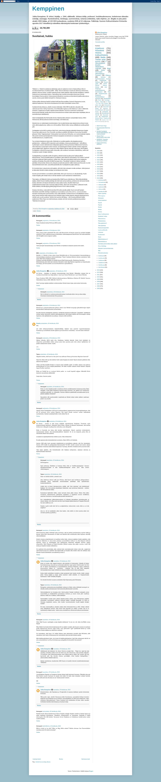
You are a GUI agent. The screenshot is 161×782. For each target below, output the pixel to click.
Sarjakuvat (98, 95)
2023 (98, 157)
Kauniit (100, 202)
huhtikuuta (101, 260)
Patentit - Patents (101, 85)
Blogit (109, 68)
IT (106, 61)
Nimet (99, 100)
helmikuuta (101, 265)
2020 (98, 164)
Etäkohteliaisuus (102, 241)
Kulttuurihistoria (101, 55)
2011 (98, 274)
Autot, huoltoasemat (103, 214)
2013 (98, 270)
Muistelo (97, 61)
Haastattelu (105, 115)
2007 (98, 283)
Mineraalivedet (105, 113)
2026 (98, 150)
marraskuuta (101, 182)
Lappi (96, 83)
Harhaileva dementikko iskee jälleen (107, 243)
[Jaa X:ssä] (74, 209)
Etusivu (61, 759)
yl (104, 121)
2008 (98, 281)
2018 (98, 169)
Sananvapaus (98, 92)
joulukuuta (101, 180)
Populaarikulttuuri (99, 96)
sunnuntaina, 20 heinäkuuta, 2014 (52, 711)
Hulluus (97, 87)
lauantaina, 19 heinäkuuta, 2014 (55, 386)
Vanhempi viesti (85, 759)
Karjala (107, 110)
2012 (98, 272)
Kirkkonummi (107, 105)
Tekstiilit (97, 115)
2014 (98, 178)
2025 (98, 153)
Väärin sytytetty (102, 193)
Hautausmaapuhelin (103, 227)
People (98, 106)
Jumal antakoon (102, 200)
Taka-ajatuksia (102, 225)
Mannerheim (97, 121)
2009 (98, 279)
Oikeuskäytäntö (100, 63)
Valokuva (97, 82)
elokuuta (100, 189)
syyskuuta (101, 187)
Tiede (109, 92)
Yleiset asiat (100, 60)
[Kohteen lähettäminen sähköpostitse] (71, 209)
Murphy (38, 323)
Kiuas (99, 237)
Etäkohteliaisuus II (103, 239)
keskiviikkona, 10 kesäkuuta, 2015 (52, 726)
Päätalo (97, 119)
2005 (98, 288)
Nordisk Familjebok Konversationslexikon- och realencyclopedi (104, 133)
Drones (100, 211)
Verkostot (97, 98)
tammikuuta (101, 267)
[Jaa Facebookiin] (76, 209)
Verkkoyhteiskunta (100, 90)
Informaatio (98, 72)
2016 (98, 173)
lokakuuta (101, 184)
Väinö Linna (98, 105)
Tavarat (106, 82)
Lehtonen (100, 232)
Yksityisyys (98, 88)
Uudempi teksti (37, 759)
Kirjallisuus (99, 48)
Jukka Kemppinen (41, 271)
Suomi (105, 83)
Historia (39, 211)
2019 (98, 166)
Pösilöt (100, 207)
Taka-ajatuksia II (102, 223)
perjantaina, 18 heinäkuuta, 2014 (51, 220)
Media (102, 57)
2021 (98, 162)
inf (106, 121)
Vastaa (38, 225)
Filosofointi (99, 50)
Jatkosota (105, 108)
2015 (98, 175)
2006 (98, 286)
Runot (103, 70)
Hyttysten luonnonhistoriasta (105, 248)
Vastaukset (41, 289)
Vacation (97, 113)
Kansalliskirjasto (99, 110)
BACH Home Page (101, 125)
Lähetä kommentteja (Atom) (42, 762)
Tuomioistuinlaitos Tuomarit (103, 78)
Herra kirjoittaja (102, 246)
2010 (98, 277)
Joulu (96, 116)
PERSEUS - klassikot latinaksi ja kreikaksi (102, 140)
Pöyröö (100, 205)
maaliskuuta (101, 262)
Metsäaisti (100, 198)
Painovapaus (101, 195)
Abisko (100, 209)
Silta (99, 250)
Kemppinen (48, 8)
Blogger (91, 771)
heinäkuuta (101, 191)
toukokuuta (101, 258)
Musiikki (97, 65)
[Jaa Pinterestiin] (77, 209)
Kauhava (103, 77)
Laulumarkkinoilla (102, 230)
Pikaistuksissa (101, 221)
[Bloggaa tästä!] (72, 209)
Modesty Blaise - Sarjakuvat (102, 118)
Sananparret (105, 111)
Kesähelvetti (101, 234)
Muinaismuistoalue (103, 253)
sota (106, 87)
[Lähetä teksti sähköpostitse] (68, 208)
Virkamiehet (106, 106)
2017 (98, 171)
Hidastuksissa (101, 218)
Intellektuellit (103, 80)
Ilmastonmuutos (103, 93)
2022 (98, 159)
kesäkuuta (101, 255)
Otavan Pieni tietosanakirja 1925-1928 (103, 136)
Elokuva (108, 75)
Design (97, 108)
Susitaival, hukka (102, 216)
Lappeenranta (105, 116)
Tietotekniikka (107, 98)
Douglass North (105, 119)
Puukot (97, 111)
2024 (98, 155)
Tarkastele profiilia (100, 42)
